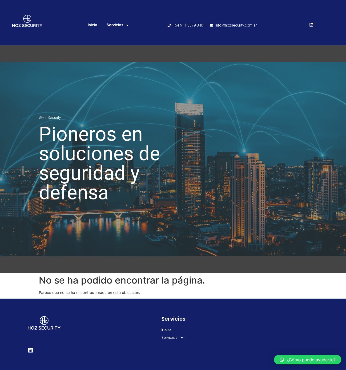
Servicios (115, 25)
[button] (307, 359)
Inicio (92, 25)
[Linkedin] (311, 25)
